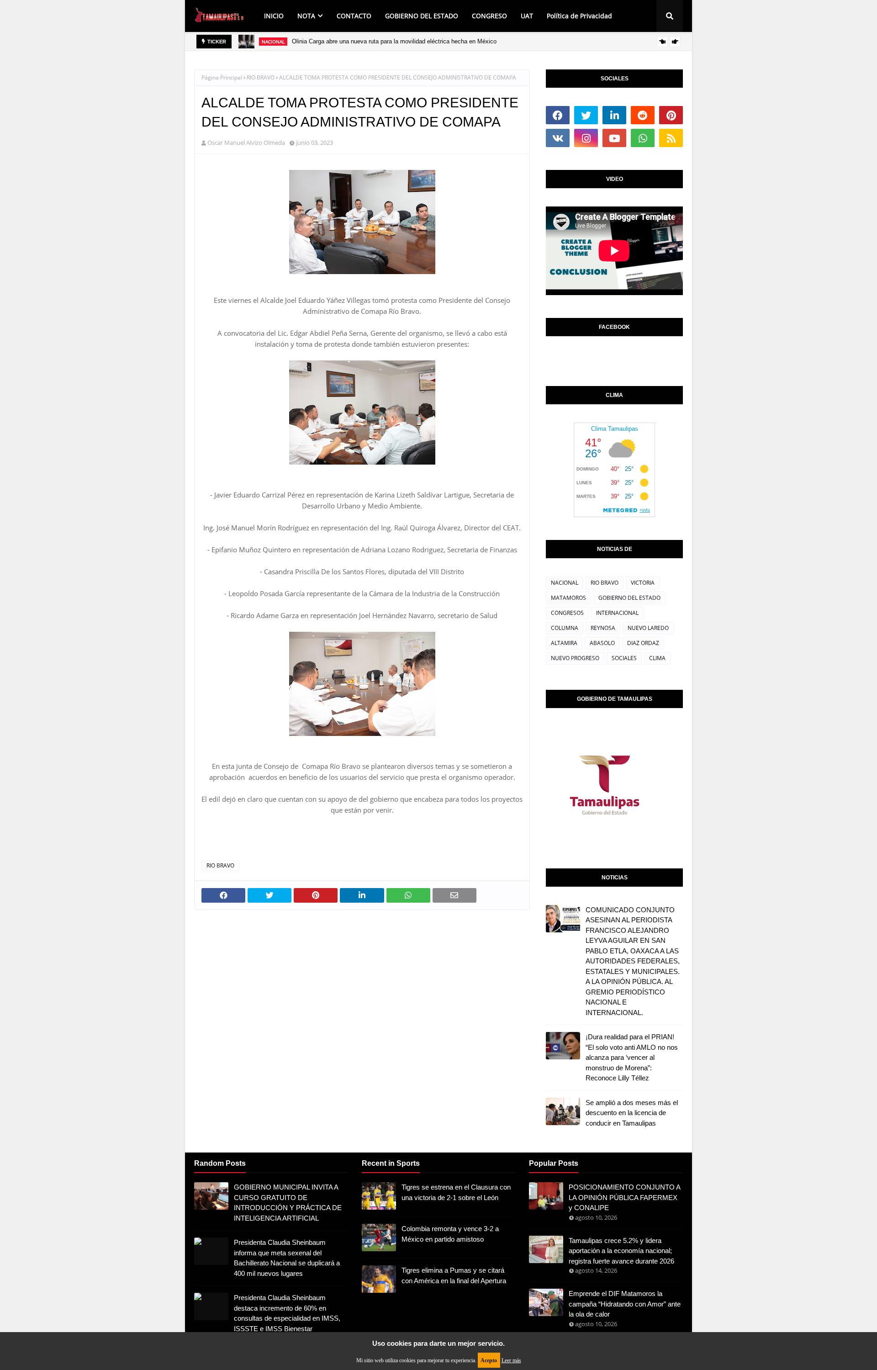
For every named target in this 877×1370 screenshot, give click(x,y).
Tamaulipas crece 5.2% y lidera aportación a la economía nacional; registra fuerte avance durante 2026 (621, 1251)
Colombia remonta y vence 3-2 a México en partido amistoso (450, 1234)
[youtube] (614, 138)
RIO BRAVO (261, 77)
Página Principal (221, 77)
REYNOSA (603, 628)
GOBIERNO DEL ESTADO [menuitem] (421, 15)
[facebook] (558, 115)
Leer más (511, 1360)
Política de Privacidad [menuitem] (579, 15)
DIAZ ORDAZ (643, 643)
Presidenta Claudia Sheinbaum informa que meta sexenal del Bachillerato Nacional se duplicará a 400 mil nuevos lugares (287, 1257)
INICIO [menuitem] (274, 15)
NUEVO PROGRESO (575, 658)
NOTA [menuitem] (306, 15)
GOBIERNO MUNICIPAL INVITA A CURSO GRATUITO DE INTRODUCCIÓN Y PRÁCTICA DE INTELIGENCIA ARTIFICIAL (288, 1202)
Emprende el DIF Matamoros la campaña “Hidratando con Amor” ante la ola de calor (625, 1304)
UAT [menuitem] (527, 15)
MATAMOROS (568, 598)
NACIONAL (564, 583)
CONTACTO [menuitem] (354, 15)
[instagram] (586, 138)
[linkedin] (614, 115)
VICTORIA (643, 583)
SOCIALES (624, 658)
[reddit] (643, 115)
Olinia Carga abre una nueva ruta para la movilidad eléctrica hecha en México (394, 41)
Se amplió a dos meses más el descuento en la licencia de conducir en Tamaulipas (632, 1113)
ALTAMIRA (564, 643)
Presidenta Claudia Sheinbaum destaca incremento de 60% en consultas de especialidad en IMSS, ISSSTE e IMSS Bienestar (287, 1313)
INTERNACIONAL (617, 613)
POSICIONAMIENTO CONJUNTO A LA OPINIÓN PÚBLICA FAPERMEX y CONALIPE (624, 1197)
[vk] (558, 138)
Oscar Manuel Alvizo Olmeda (246, 142)
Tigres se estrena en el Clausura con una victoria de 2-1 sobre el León (456, 1192)
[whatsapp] (643, 138)
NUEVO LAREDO (648, 628)
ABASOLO (602, 643)
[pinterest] (671, 115)
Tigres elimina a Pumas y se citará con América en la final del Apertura (454, 1275)
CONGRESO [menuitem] (489, 15)
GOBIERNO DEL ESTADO (629, 598)
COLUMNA (564, 628)
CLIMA (657, 658)
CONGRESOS (567, 613)
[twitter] (586, 115)
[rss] (671, 138)
